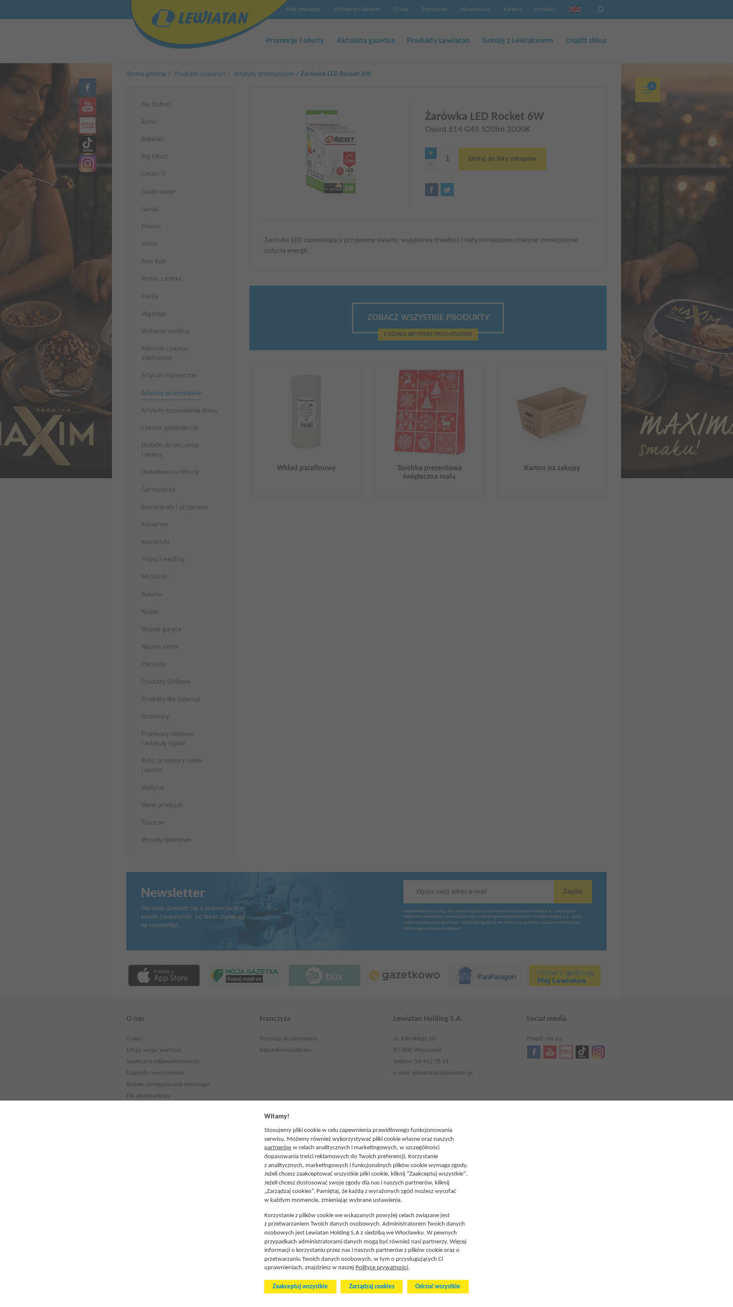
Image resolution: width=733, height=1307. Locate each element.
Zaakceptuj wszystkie (300, 1287)
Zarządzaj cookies (371, 1287)
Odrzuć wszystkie (437, 1287)
